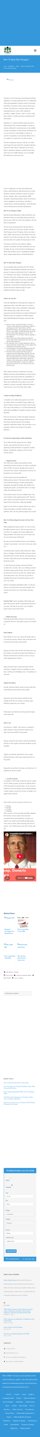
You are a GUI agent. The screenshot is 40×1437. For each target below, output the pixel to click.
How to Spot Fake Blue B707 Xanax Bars (16, 1083)
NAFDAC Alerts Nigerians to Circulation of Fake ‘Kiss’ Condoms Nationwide (18, 1098)
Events (24, 1394)
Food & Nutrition (8, 1402)
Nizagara (16, 972)
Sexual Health (14, 1424)
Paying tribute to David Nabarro (13, 1327)
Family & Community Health (27, 66)
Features (18, 1398)
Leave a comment (18, 978)
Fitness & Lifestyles (29, 1398)
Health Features (30, 1402)
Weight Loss (14, 1428)
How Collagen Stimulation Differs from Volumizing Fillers (19, 1092)
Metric (8, 1180)
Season (8, 1230)
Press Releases (29, 1409)
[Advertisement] (20, 22)
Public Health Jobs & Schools (22, 1417)
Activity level (10, 1237)
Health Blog (11, 66)
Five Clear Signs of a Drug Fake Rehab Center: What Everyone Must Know (19, 1087)
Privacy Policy (9, 1413)
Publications (6, 1421)
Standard (8, 1187)
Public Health (7, 978)
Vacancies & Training (27, 1424)
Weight (8, 1219)
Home (5, 66)
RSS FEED (7, 1305)
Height (8, 1210)
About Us (9, 1394)
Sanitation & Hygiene (19, 1421)
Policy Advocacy (18, 1409)
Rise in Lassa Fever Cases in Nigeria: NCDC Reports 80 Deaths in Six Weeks (19, 1103)
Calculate (11, 1251)
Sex (7, 1200)
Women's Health (25, 1428)
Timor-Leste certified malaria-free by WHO (16, 1334)
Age (7, 1193)
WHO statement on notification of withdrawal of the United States (19, 1320)
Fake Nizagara (9, 972)
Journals (14, 1406)
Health (17, 66)
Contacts (16, 1394)
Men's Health (23, 1406)
